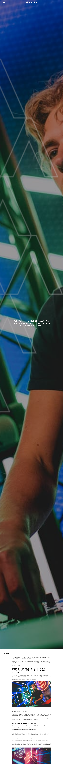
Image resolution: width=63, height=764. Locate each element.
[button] (4, 2)
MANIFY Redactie (34, 328)
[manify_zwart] (31, 2)
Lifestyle (7, 653)
